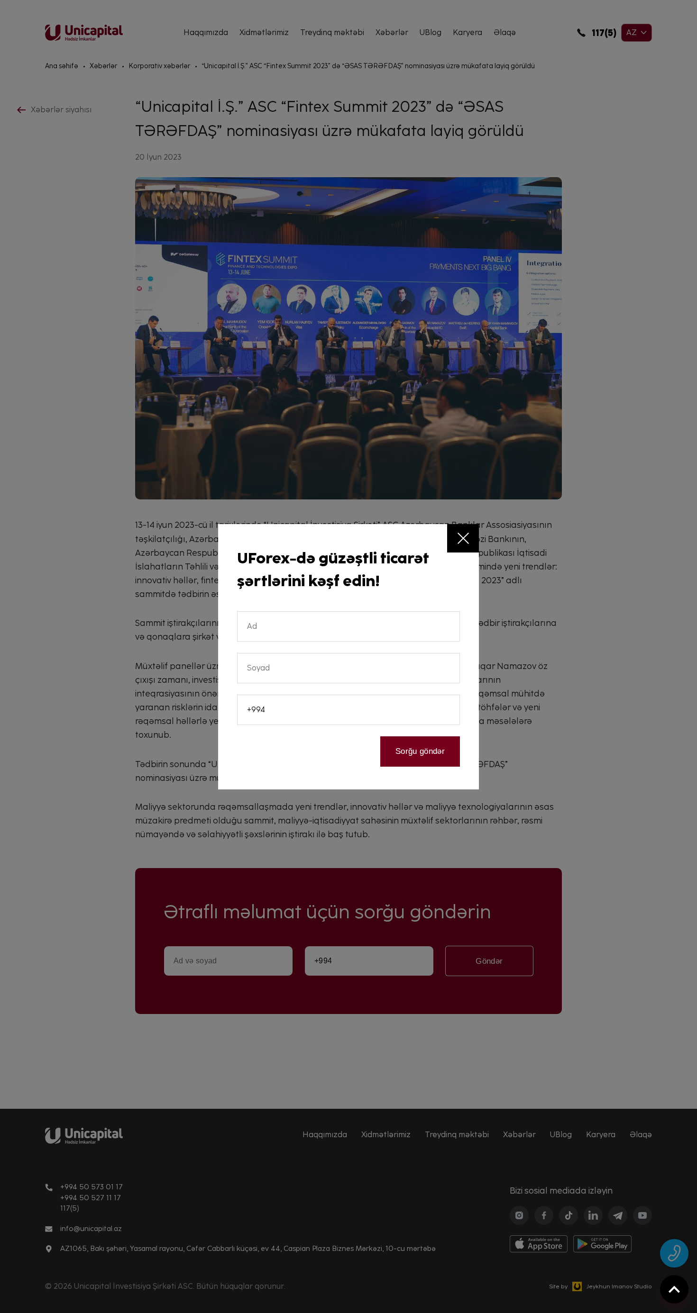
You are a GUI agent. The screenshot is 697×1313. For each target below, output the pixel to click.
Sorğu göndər (420, 751)
